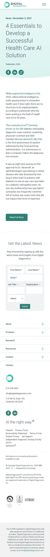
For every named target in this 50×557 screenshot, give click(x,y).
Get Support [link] (27, 436)
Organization (33, 284)
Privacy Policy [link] (21, 430)
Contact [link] (9, 357)
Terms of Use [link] (36, 433)
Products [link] (10, 332)
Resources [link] (11, 348)
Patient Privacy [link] (12, 436)
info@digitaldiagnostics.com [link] (18, 393)
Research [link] (10, 340)
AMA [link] (32, 135)
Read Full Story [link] (17, 217)
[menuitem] (9, 72)
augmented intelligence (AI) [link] (26, 93)
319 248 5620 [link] (12, 388)
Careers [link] (9, 365)
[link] (15, 4)
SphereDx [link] (11, 446)
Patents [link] (9, 430)
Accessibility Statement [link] (16, 433)
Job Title (13, 284)
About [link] (8, 324)
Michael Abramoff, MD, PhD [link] (28, 139)
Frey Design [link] (31, 468)
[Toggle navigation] (44, 4)
